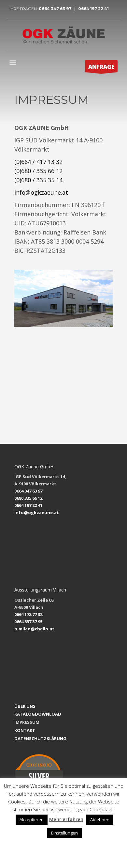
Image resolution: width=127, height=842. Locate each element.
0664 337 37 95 (28, 621)
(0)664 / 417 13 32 (38, 162)
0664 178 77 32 (28, 614)
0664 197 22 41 (93, 8)
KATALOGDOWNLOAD (37, 714)
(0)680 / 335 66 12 (38, 171)
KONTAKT (24, 730)
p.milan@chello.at (34, 629)
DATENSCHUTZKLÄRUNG (40, 738)
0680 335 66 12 (28, 498)
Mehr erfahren (66, 819)
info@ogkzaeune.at (41, 192)
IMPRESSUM (26, 722)
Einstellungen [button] (64, 833)
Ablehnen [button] (99, 819)
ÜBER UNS (24, 706)
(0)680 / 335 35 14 (38, 180)
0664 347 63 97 (56, 8)
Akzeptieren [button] (32, 819)
